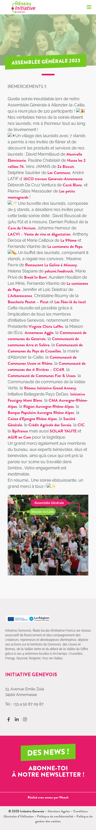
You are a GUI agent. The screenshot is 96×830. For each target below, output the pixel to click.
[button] (88, 7)
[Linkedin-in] (16, 719)
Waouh (64, 797)
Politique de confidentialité (55, 816)
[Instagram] (25, 719)
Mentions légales (59, 811)
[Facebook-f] (8, 719)
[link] (65, 166)
